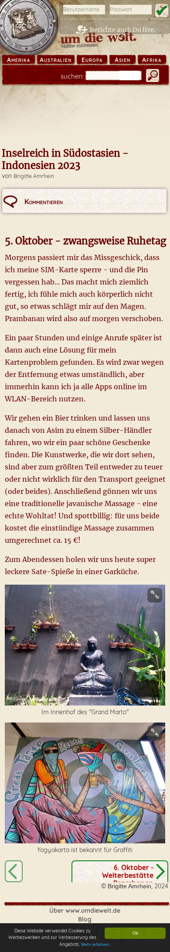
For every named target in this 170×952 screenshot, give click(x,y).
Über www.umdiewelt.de (84, 910)
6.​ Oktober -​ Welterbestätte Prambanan (127, 875)
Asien (122, 60)
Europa (92, 60)
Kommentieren (43, 201)
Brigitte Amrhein (34, 176)
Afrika (151, 60)
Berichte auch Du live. (123, 30)
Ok (135, 933)
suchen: (72, 76)
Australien (55, 60)
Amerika (18, 60)
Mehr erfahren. (96, 944)
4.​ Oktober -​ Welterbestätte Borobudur (14, 871)
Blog (85, 919)
